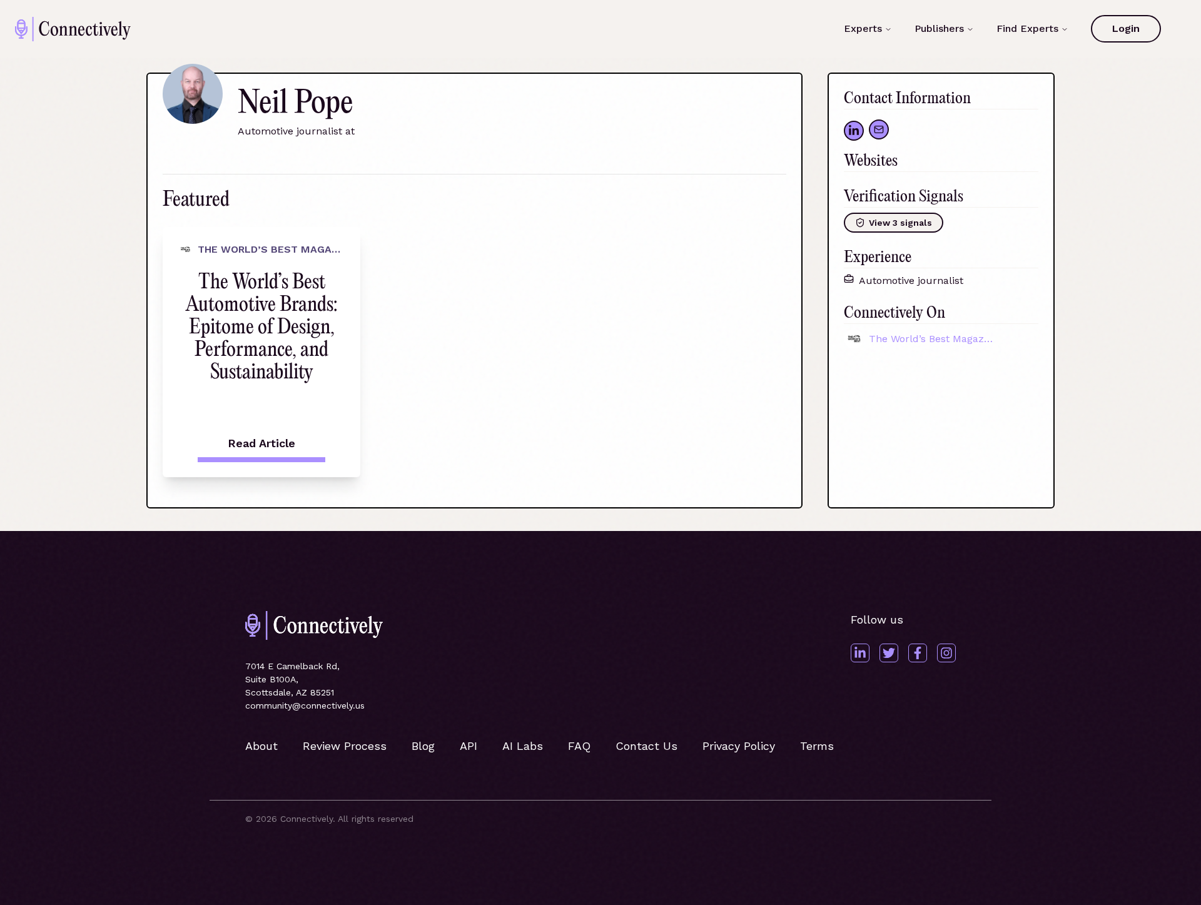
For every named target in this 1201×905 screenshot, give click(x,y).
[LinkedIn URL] (854, 131)
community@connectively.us (305, 705)
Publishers (939, 28)
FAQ (579, 745)
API (468, 745)
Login (1126, 28)
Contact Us (646, 745)
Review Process (345, 745)
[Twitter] (888, 653)
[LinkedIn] (860, 653)
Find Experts (1027, 28)
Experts (863, 28)
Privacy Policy (738, 745)
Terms (817, 745)
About (261, 745)
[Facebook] (917, 653)
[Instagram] (946, 653)
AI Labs (522, 745)
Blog (423, 745)
